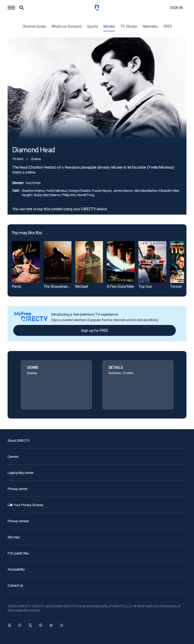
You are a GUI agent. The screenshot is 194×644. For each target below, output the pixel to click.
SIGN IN (176, 7)
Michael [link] (81, 286)
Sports (92, 26)
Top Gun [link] (145, 286)
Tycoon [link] (176, 286)
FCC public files (18, 553)
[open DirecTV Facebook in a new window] (20, 625)
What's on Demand (66, 26)
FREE (167, 26)
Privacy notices (18, 521)
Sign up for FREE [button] (94, 330)
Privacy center (17, 488)
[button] (11, 7)
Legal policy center (21, 472)
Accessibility (16, 569)
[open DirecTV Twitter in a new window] (30, 625)
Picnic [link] (17, 286)
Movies (109, 26)
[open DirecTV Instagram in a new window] (41, 625)
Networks (150, 26)
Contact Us (15, 585)
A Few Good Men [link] (120, 286)
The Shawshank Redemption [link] (67, 286)
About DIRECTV (19, 440)
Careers (13, 456)
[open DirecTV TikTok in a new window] (61, 625)
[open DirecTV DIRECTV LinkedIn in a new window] (9, 625)
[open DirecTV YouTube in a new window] (51, 625)
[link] (26, 262)
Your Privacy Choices (28, 505)
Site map (14, 537)
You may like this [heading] (27, 233)
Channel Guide (34, 26)
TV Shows (129, 26)
